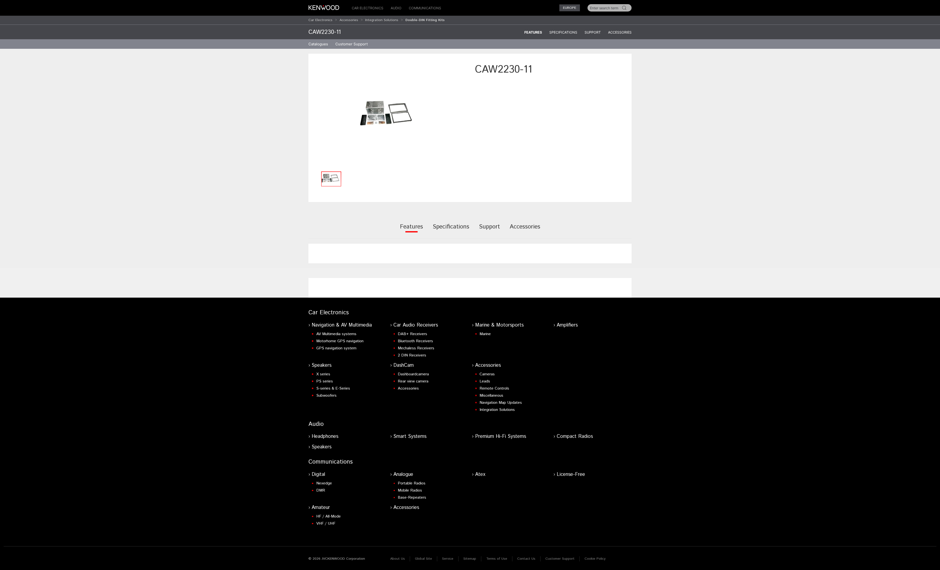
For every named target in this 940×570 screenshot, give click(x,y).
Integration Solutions (381, 20)
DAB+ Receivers (412, 334)
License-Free (571, 474)
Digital (318, 474)
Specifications (563, 32)
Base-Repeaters (412, 497)
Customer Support (560, 558)
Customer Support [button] (351, 44)
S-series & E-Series (333, 388)
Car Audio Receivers (415, 325)
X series (323, 374)
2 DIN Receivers (412, 355)
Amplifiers (567, 325)
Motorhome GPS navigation (340, 341)
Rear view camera (413, 381)
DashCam (403, 365)
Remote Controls (494, 388)
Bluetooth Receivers (415, 341)
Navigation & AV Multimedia (342, 325)
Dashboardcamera (413, 374)
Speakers (321, 365)
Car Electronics (367, 8)
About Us (397, 558)
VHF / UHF (325, 523)
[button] (389, 115)
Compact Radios (575, 436)
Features (533, 32)
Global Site (423, 558)
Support (593, 32)
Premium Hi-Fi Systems (500, 436)
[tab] (411, 230)
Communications (425, 8)
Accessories (349, 20)
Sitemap (469, 558)
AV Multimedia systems (336, 334)
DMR (320, 490)
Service (447, 558)
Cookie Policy (595, 558)
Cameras (487, 374)
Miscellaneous (491, 395)
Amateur (321, 507)
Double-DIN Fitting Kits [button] (425, 20)
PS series (324, 381)
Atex (480, 474)
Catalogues (318, 44)
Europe (569, 7)
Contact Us (526, 558)
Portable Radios (411, 483)
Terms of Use (496, 558)
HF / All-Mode (328, 516)
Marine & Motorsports (499, 325)
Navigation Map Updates (501, 402)
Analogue (403, 474)
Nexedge (324, 483)
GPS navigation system (336, 348)
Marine (485, 334)
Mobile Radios (410, 490)
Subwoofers (326, 395)
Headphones (325, 436)
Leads (485, 381)
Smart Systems (409, 436)
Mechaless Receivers (416, 348)
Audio (396, 8)
